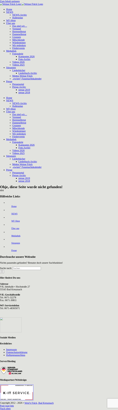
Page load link (7, 405)
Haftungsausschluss (15, 355)
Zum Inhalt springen (10, 1)
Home (14, 206)
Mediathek (15, 236)
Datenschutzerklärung (16, 352)
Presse (14, 250)
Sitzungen (15, 243)
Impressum (11, 349)
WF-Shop (15, 221)
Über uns (15, 228)
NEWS (14, 214)
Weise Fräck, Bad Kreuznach (39, 403)
